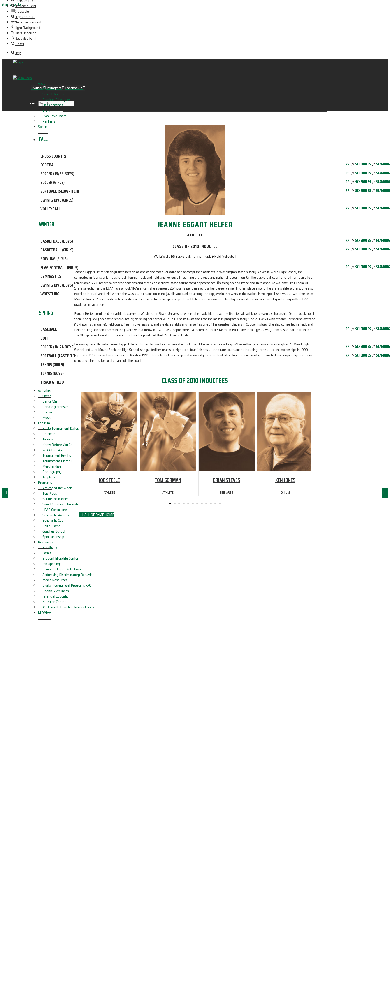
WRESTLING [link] (49, 293)
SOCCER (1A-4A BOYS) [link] (57, 346)
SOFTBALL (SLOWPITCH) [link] (59, 191)
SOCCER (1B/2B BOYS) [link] (57, 173)
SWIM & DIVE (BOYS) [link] (56, 285)
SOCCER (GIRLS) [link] (52, 182)
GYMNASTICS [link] (50, 276)
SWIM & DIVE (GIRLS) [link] (56, 200)
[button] (385, 493)
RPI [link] (348, 164)
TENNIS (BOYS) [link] (52, 373)
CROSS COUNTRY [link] (53, 156)
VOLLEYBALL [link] (50, 208)
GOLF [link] (44, 338)
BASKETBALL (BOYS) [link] (56, 241)
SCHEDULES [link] (363, 164)
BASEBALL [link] (48, 329)
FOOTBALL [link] (48, 164)
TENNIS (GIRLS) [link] (52, 364)
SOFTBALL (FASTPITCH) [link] (59, 355)
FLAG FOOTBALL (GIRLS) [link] (59, 267)
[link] (23, 6)
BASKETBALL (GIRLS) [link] (56, 249)
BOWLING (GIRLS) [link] (54, 258)
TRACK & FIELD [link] (52, 382)
